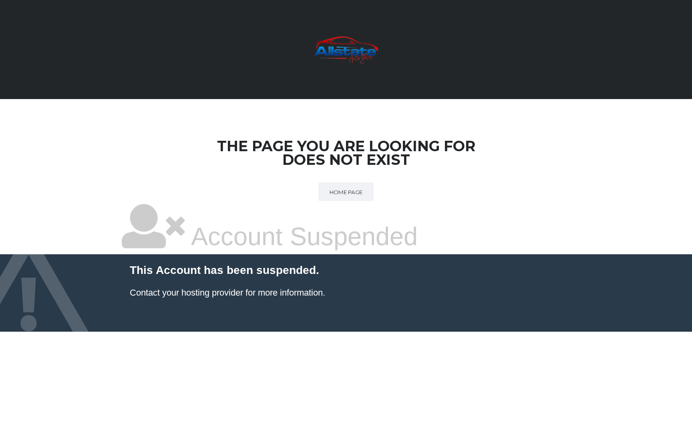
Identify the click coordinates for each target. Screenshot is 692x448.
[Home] (346, 49)
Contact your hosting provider (186, 293)
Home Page (346, 192)
